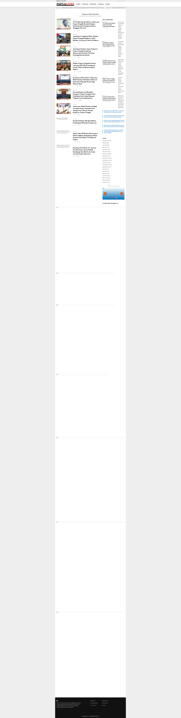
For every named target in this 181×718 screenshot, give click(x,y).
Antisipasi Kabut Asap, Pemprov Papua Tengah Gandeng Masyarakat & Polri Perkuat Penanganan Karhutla (109, 62)
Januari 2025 (106, 182)
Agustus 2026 (106, 140)
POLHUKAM (85, 4)
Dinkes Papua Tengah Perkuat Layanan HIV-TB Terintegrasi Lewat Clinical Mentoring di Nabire (92, 7)
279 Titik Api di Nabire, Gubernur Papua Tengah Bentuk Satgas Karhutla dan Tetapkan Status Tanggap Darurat (109, 25)
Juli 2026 (105, 143)
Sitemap (103, 705)
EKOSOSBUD (93, 4)
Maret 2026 (105, 151)
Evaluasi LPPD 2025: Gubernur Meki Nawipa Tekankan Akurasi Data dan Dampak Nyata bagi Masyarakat (109, 98)
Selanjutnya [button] (121, 193)
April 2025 (105, 175)
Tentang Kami (105, 700)
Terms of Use (93, 705)
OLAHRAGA (101, 4)
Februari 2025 (106, 180)
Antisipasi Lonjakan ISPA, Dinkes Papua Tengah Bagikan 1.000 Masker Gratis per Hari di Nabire (85, 38)
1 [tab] (110, 197)
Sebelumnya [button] (105, 193)
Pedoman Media (93, 703)
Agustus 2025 (106, 167)
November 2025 (106, 160)
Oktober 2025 (106, 162)
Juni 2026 (105, 145)
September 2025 (106, 164)
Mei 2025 (105, 173)
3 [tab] (113, 197)
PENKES (78, 4)
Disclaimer (92, 700)
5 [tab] (116, 197)
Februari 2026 (106, 153)
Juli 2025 (105, 169)
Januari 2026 (106, 156)
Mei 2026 (105, 147)
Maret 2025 (105, 178)
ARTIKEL (107, 4)
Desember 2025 (106, 158)
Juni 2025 (105, 171)
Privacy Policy (105, 703)
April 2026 (105, 149)
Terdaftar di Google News (114, 186)
